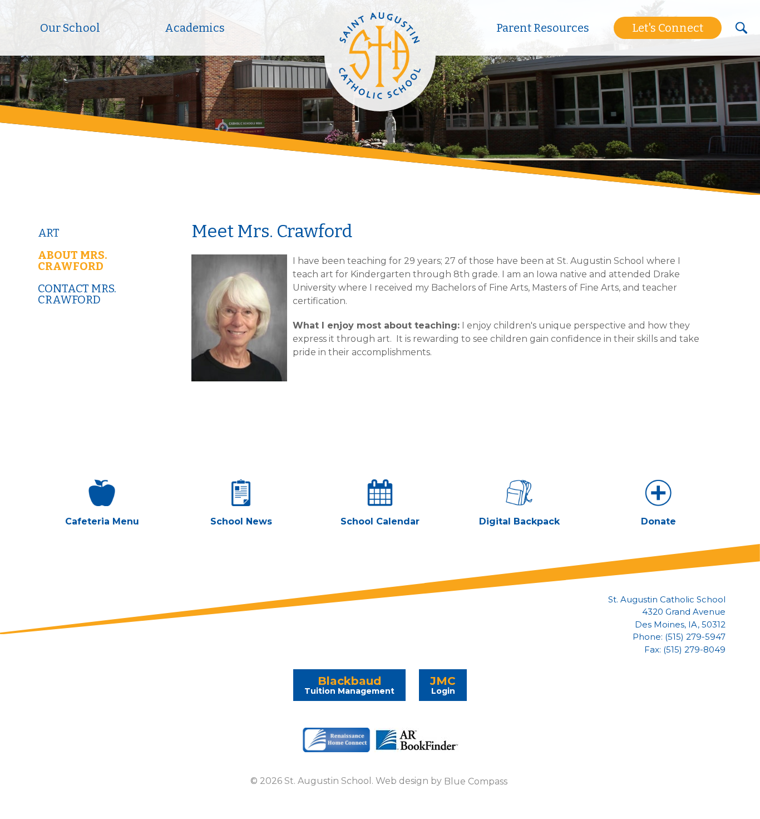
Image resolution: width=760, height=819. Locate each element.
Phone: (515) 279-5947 (679, 637)
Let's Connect (667, 28)
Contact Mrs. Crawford (77, 294)
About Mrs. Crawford (72, 260)
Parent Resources (542, 28)
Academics (195, 28)
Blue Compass (475, 781)
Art (49, 232)
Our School (70, 28)
